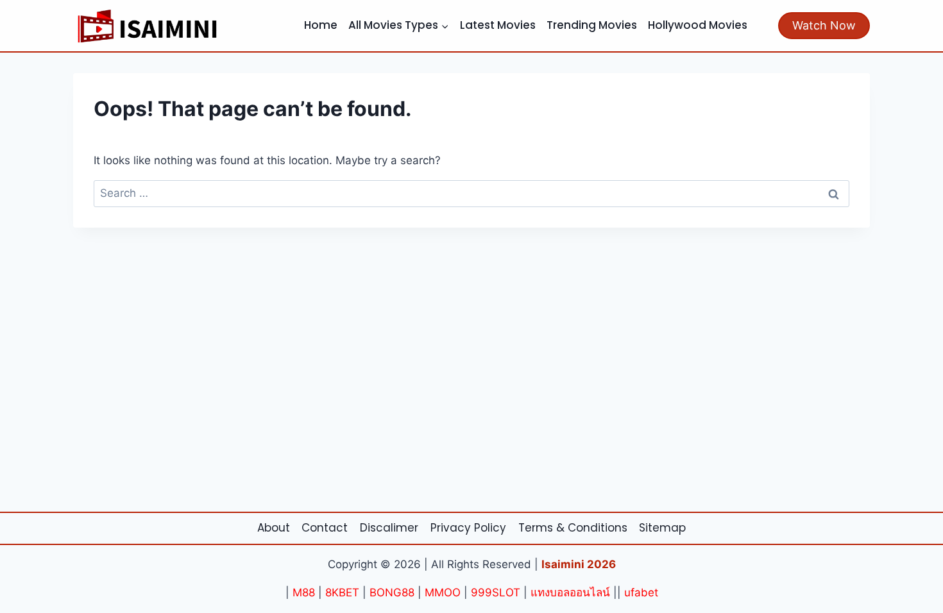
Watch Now (824, 25)
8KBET (342, 592)
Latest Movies (498, 25)
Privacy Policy (468, 527)
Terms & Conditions (572, 527)
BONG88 (392, 592)
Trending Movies (592, 25)
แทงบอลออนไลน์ (570, 592)
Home (320, 25)
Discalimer (389, 527)
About (273, 527)
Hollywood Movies (697, 25)
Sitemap (662, 527)
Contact (325, 527)
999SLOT (495, 592)
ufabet (641, 592)
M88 (304, 592)
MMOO (443, 592)
